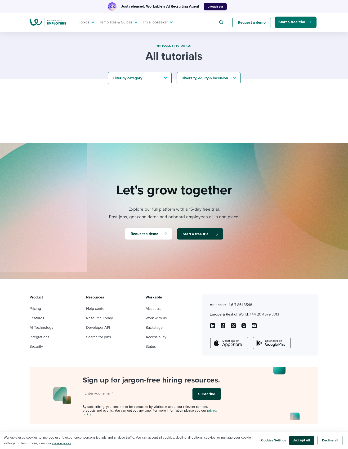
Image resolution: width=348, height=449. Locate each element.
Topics (84, 22)
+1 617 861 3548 (239, 304)
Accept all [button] (301, 440)
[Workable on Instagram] (254, 327)
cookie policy (61, 443)
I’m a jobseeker (155, 22)
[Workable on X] (244, 327)
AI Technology (41, 327)
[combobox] (222, 22)
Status (151, 346)
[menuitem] (85, 22)
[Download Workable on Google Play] (271, 343)
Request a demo (252, 22)
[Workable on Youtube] (233, 327)
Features (37, 318)
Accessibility (156, 337)
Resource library (99, 318)
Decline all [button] (330, 440)
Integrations (39, 337)
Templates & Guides (116, 22)
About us (153, 308)
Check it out (215, 6)
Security (36, 346)
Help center (96, 308)
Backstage (154, 327)
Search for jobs (98, 337)
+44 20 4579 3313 (264, 314)
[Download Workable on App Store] (229, 343)
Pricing (35, 308)
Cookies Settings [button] (273, 440)
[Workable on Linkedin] (212, 327)
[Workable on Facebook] (223, 327)
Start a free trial (291, 22)
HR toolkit (165, 45)
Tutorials (183, 45)
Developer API (98, 327)
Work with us (156, 318)
